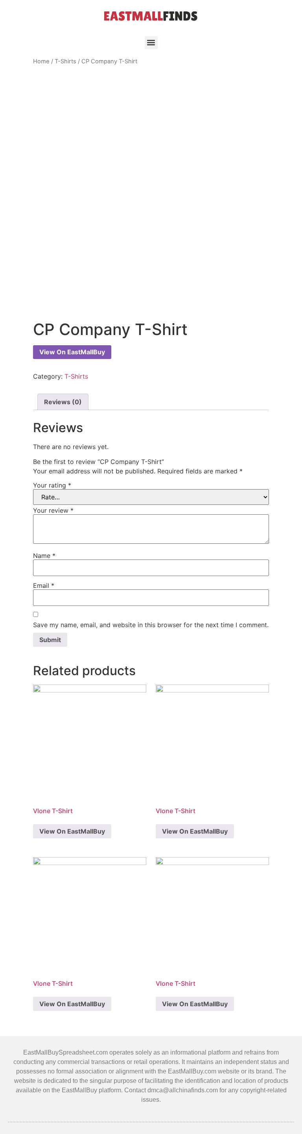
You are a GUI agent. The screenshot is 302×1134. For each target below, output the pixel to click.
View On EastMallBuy (72, 352)
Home (41, 61)
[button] (151, 42)
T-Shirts (65, 61)
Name (44, 555)
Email (43, 585)
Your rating (52, 485)
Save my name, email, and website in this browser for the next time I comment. (151, 625)
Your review (53, 510)
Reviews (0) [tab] (63, 402)
